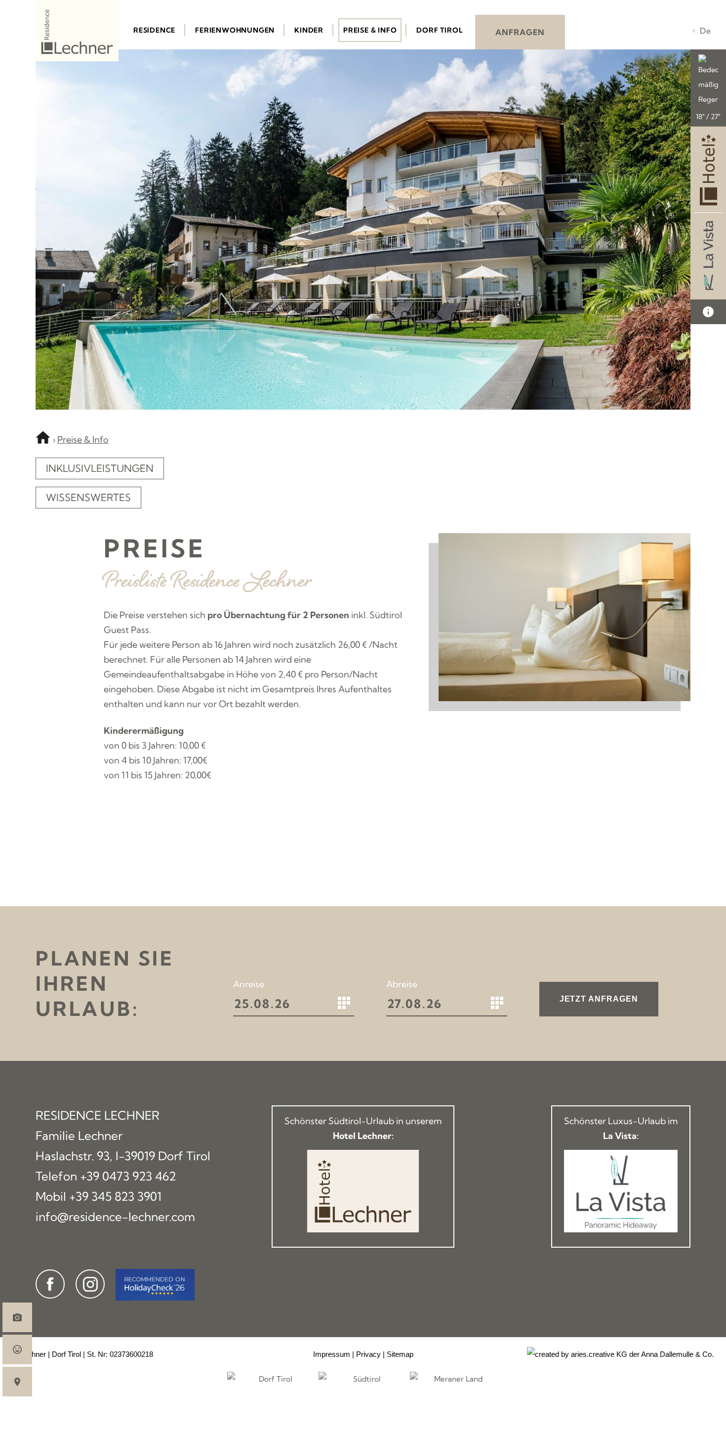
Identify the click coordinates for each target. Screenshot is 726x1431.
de (705, 31)
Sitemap (400, 1354)
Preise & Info (83, 439)
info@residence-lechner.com (115, 1216)
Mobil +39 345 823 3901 (98, 1196)
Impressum (331, 1354)
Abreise (401, 984)
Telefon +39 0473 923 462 (106, 1176)
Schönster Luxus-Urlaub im (621, 1128)
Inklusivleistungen (100, 468)
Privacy (368, 1354)
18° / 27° (708, 116)
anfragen (520, 32)
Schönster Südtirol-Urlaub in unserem (363, 1128)
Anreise (248, 984)
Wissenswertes (88, 497)
